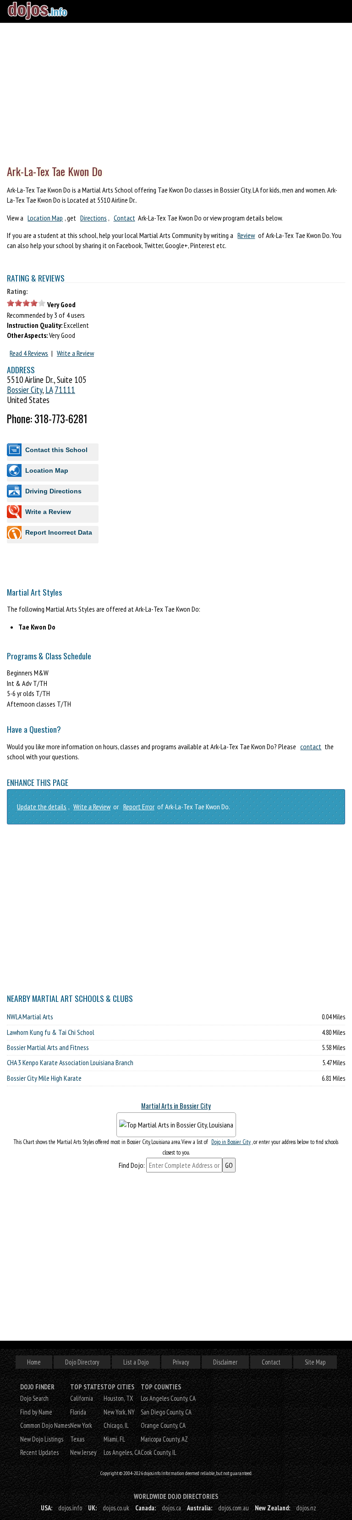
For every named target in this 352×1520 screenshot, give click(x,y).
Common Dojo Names (45, 1425)
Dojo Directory (82, 1362)
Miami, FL (114, 1439)
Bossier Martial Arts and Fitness (48, 1047)
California (81, 1398)
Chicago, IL (116, 1425)
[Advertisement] (176, 92)
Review (246, 235)
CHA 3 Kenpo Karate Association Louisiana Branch (70, 1062)
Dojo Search (34, 1398)
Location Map (45, 217)
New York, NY (119, 1412)
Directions (93, 217)
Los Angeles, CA (122, 1452)
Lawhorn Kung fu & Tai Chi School (50, 1032)
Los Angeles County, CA (168, 1398)
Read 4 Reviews (29, 353)
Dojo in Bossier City (231, 1142)
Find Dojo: (132, 1165)
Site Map (315, 1362)
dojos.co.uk (116, 1507)
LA (49, 389)
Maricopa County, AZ (164, 1439)
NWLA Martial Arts (30, 1016)
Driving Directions (53, 491)
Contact (124, 217)
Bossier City (24, 389)
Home (34, 1362)
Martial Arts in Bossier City (176, 1106)
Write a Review (75, 353)
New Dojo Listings (41, 1439)
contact (310, 746)
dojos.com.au (233, 1507)
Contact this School (56, 449)
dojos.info (70, 1507)
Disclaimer (225, 1362)
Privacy (181, 1362)
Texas (77, 1439)
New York (81, 1425)
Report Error (138, 806)
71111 (65, 389)
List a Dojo (135, 1362)
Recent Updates (39, 1452)
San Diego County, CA (166, 1412)
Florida (78, 1412)
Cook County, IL (158, 1452)
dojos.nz (306, 1507)
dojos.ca (171, 1507)
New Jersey (83, 1452)
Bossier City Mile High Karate (44, 1078)
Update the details (41, 806)
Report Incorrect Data (58, 532)
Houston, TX (118, 1398)
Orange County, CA (163, 1425)
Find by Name (36, 1412)
